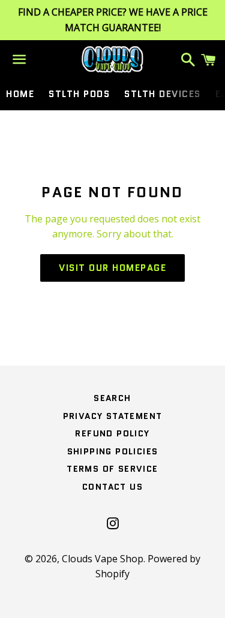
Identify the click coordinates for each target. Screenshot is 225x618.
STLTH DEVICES (162, 94)
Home (20, 94)
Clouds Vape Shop (102, 558)
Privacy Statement (113, 416)
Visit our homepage (112, 268)
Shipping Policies (112, 451)
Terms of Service (112, 469)
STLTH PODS (79, 94)
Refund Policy (112, 433)
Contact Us (112, 487)
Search (112, 398)
